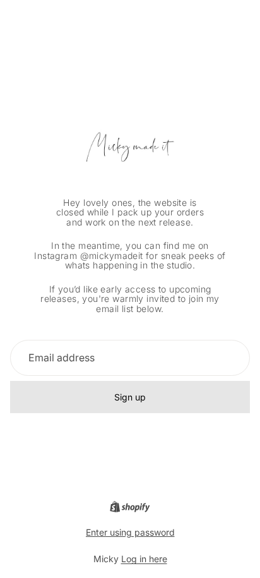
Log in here (144, 558)
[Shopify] (130, 506)
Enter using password (130, 532)
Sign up (130, 397)
